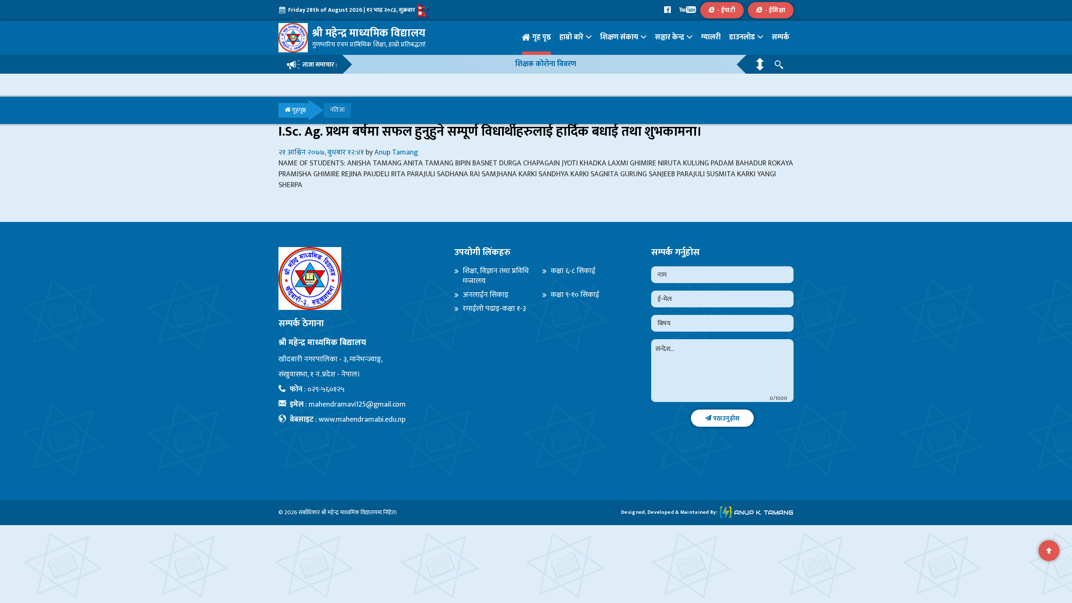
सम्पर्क (780, 37)
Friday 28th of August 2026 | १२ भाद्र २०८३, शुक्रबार (351, 10)
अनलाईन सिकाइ (485, 295)
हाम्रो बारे (571, 37)
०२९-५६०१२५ (326, 389)
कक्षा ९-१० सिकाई (575, 295)
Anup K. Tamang (764, 512)
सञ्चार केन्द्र (669, 37)
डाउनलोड (742, 37)
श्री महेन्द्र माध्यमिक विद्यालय (349, 512)
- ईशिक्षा (775, 10)
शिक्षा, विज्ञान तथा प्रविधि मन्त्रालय (496, 276)
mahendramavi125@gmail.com (357, 404)
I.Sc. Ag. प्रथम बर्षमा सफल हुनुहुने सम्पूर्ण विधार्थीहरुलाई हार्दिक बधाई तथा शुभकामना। (490, 132)
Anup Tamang (396, 152)
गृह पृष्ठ (541, 37)
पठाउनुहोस (725, 418)
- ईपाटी (726, 10)
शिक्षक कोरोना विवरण (545, 64)
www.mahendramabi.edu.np (362, 419)
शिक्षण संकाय (619, 37)
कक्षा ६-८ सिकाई (573, 271)
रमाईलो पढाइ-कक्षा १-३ (494, 309)
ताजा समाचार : (319, 64)
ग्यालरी (711, 37)
